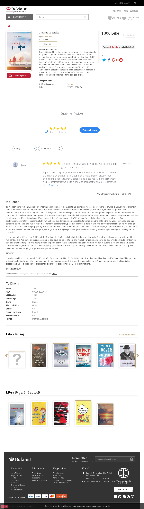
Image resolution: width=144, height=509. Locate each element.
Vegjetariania (16, 370)
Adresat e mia (58, 478)
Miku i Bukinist (37, 476)
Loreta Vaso (47, 36)
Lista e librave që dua (61, 483)
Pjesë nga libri (20, 75)
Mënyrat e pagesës (39, 480)
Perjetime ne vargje (17, 429)
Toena (70, 84)
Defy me (61, 370)
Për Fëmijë (15, 480)
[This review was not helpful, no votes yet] (129, 193)
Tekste (13, 478)
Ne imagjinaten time (83, 429)
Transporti (36, 478)
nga (40, 36)
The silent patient (83, 371)
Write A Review (90, 130)
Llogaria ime (59, 469)
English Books (16, 476)
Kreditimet (57, 476)
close (5, 506)
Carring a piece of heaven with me (105, 430)
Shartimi (127, 370)
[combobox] (25, 148)
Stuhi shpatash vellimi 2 (39, 371)
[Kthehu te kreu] (8, 26)
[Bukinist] (16, 10)
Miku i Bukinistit (131, 11)
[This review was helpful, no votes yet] (123, 193)
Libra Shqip (15, 473)
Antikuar (14, 487)
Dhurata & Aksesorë (18, 485)
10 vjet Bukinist (16, 490)
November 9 (105, 370)
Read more (54, 185)
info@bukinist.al (109, 481)
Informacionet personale (62, 480)
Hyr (135, 2)
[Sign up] (131, 459)
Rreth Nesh (36, 473)
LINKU (54, 274)
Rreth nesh (117, 11)
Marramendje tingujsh (61, 429)
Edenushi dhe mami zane (39, 429)
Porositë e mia (58, 473)
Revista (14, 483)
